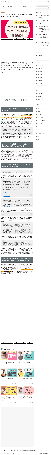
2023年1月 (40, 62)
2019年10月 (40, 99)
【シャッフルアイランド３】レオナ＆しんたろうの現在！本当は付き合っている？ (43, 37)
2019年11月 (40, 96)
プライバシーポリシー (6, 453)
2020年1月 (40, 90)
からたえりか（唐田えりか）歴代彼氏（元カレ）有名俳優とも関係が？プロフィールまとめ (43, 29)
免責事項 (13, 453)
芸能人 (28, 1)
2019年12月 (40, 93)
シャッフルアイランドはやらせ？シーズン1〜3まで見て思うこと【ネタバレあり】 (43, 45)
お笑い (39, 108)
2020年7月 (40, 71)
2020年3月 (40, 83)
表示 (26, 100)
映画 (38, 136)
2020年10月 (40, 65)
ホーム (23, 1)
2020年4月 (40, 80)
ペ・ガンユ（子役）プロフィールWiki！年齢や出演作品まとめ (43, 22)
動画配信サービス (41, 133)
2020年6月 (40, 74)
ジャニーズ (33, 1)
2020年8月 (40, 68)
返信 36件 (5, 192)
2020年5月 (40, 77)
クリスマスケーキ (41, 120)
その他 (39, 111)
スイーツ (39, 126)
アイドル (2, 12)
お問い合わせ (41, 1)
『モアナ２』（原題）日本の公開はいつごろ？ (43, 16)
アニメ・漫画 (40, 117)
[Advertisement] (17, 50)
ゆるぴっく (5, 2)
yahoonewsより (23, 172)
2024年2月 (40, 55)
